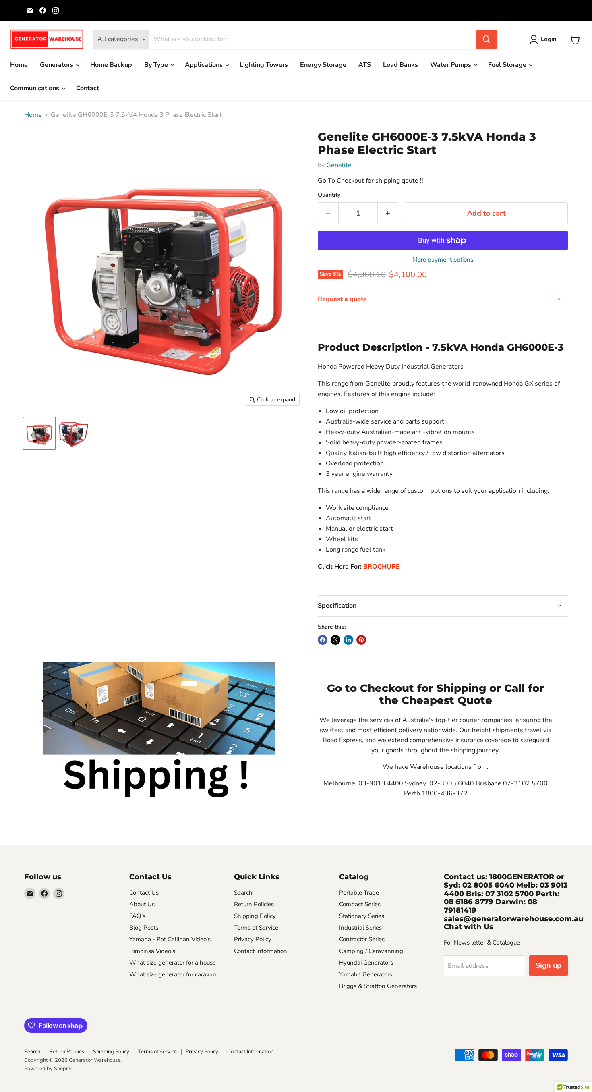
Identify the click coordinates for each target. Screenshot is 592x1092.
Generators (57, 64)
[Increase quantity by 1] (388, 213)
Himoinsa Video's (152, 951)
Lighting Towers (264, 64)
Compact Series (360, 904)
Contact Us (144, 893)
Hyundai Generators (366, 963)
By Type (157, 64)
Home (19, 64)
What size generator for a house (172, 963)
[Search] (486, 39)
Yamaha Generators (365, 974)
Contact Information (260, 951)
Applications (204, 64)
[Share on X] (335, 640)
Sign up (548, 965)
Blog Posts (143, 928)
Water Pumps (451, 64)
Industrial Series (360, 928)
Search (243, 893)
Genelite (339, 165)
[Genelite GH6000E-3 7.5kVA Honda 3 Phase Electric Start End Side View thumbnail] (73, 433)
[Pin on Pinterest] (361, 640)
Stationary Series (361, 916)
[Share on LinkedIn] (348, 640)
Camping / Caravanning (371, 951)
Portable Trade (359, 893)
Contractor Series (362, 939)
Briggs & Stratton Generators (378, 986)
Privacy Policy (252, 939)
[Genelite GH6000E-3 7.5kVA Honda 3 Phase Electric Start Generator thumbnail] (39, 433)
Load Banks (400, 64)
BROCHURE (381, 566)
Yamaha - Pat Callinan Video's (170, 939)
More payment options (442, 259)
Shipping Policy (255, 916)
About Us (142, 904)
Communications (35, 88)
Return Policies (254, 904)
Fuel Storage (508, 64)
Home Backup (111, 64)
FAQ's (137, 916)
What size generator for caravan (172, 974)
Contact (87, 88)
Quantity (329, 195)
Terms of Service (256, 928)
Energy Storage (323, 64)
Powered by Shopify (48, 1068)
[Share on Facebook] (322, 640)
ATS (364, 64)
